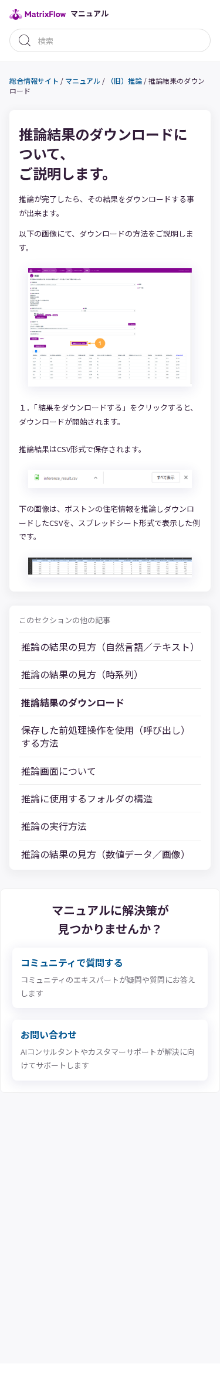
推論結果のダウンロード (72, 702)
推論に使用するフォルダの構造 (87, 798)
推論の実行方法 (54, 825)
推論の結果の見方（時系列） (82, 674)
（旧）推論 (124, 81)
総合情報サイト (34, 81)
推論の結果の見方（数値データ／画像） (105, 853)
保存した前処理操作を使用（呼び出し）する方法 (105, 736)
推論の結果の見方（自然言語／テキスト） (110, 646)
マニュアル (82, 81)
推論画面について (58, 770)
